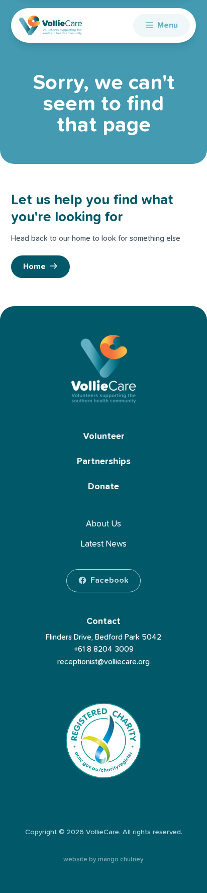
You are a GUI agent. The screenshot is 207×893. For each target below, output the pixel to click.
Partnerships (104, 461)
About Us (103, 524)
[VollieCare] (50, 25)
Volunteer (104, 436)
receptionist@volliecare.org (103, 662)
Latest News (103, 544)
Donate (103, 486)
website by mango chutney (103, 859)
